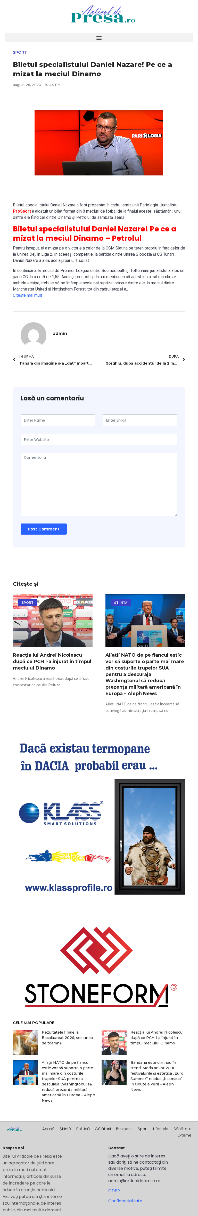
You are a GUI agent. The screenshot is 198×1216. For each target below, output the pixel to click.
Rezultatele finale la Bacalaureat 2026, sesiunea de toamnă (67, 1037)
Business (124, 1128)
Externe (185, 1135)
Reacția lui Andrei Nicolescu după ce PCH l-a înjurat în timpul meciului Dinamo (52, 661)
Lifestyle (160, 1128)
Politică (83, 1128)
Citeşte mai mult (27, 295)
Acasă (48, 1128)
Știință (65, 1128)
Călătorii (103, 1128)
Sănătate (183, 1128)
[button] (99, 37)
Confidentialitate (125, 1201)
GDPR (114, 1191)
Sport (143, 1128)
